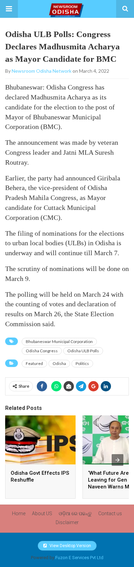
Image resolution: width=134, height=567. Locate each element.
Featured (34, 363)
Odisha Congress (42, 350)
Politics (82, 363)
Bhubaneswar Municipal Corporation (59, 341)
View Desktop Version (69, 545)
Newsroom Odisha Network (41, 71)
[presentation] (117, 460)
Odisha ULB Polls (83, 350)
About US (42, 513)
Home (18, 513)
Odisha (59, 363)
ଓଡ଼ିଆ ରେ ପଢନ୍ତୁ (75, 513)
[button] (9, 9)
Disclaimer (67, 522)
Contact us (110, 513)
